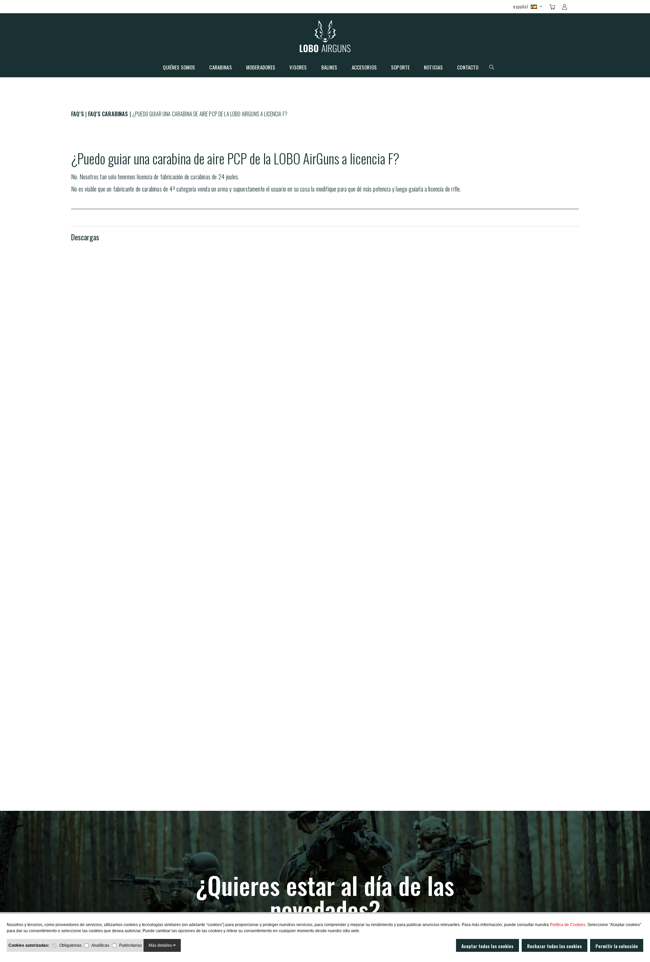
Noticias (433, 68)
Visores (298, 68)
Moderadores (261, 68)
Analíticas (100, 945)
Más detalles (161, 945)
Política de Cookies (567, 924)
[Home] (325, 38)
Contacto (467, 68)
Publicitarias (130, 945)
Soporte (400, 68)
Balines (329, 68)
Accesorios (364, 68)
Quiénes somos (179, 68)
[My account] (564, 7)
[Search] (576, 6)
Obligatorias (70, 945)
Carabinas (220, 68)
